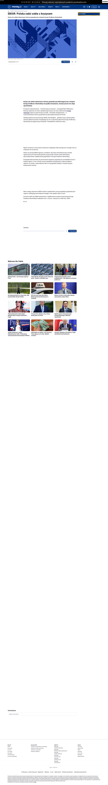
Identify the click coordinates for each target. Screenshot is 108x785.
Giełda (25, 6)
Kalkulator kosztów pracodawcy (37, 748)
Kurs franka (10, 751)
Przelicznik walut (11, 754)
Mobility (50, 6)
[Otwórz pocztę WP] (84, 7)
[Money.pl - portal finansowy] (18, 7)
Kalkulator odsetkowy (35, 751)
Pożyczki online (57, 756)
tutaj (35, 782)
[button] (88, 7)
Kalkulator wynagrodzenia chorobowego (39, 746)
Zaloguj (94, 6)
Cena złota (80, 746)
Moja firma (41, 6)
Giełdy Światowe (81, 756)
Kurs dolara (10, 753)
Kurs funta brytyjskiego (12, 756)
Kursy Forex (80, 753)
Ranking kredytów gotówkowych (60, 750)
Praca (57, 6)
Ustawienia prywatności (79, 772)
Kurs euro (9, 749)
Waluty (33, 6)
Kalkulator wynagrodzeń (36, 749)
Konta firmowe (57, 762)
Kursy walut (10, 748)
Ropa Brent (80, 754)
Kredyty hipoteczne (58, 753)
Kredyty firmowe (57, 759)
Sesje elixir (80, 751)
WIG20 (79, 749)
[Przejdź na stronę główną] (9, 8)
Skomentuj (66, 61)
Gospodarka (65, 6)
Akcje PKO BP (80, 748)
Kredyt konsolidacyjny (58, 747)
